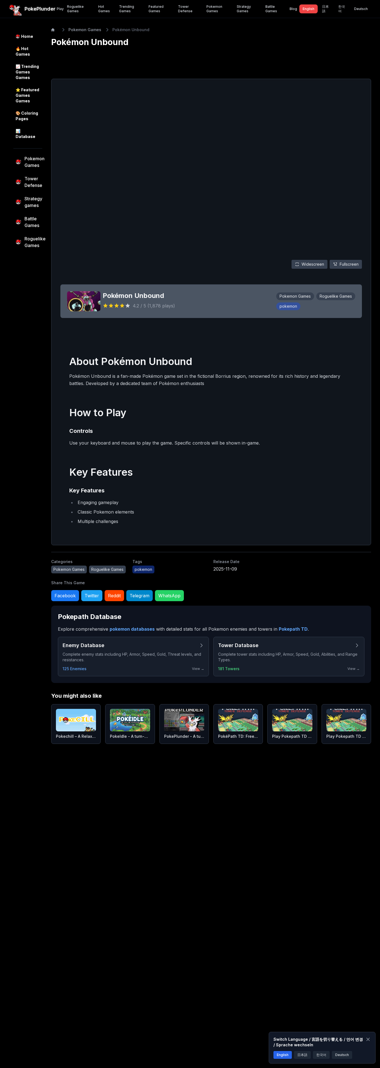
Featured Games (156, 8)
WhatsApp (169, 595)
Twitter (92, 595)
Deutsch (361, 9)
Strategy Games (244, 8)
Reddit (114, 595)
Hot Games (104, 8)
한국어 (341, 8)
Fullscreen (349, 264)
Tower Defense (185, 8)
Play (60, 9)
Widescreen (313, 264)
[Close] (368, 1039)
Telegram (139, 595)
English (308, 9)
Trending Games (126, 8)
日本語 (325, 8)
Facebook (65, 595)
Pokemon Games (214, 8)
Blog (293, 9)
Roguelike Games (75, 8)
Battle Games (271, 8)
